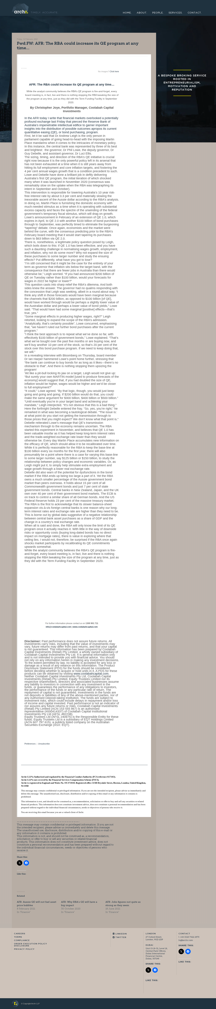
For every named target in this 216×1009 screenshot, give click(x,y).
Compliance (22, 940)
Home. (127, 13)
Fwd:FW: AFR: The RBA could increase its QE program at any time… (78, 45)
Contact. (195, 13)
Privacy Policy (24, 949)
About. (142, 13)
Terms (18, 937)
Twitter (120, 937)
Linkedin (121, 934)
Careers (19, 934)
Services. (176, 13)
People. (158, 13)
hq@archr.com (186, 940)
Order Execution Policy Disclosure (30, 945)
